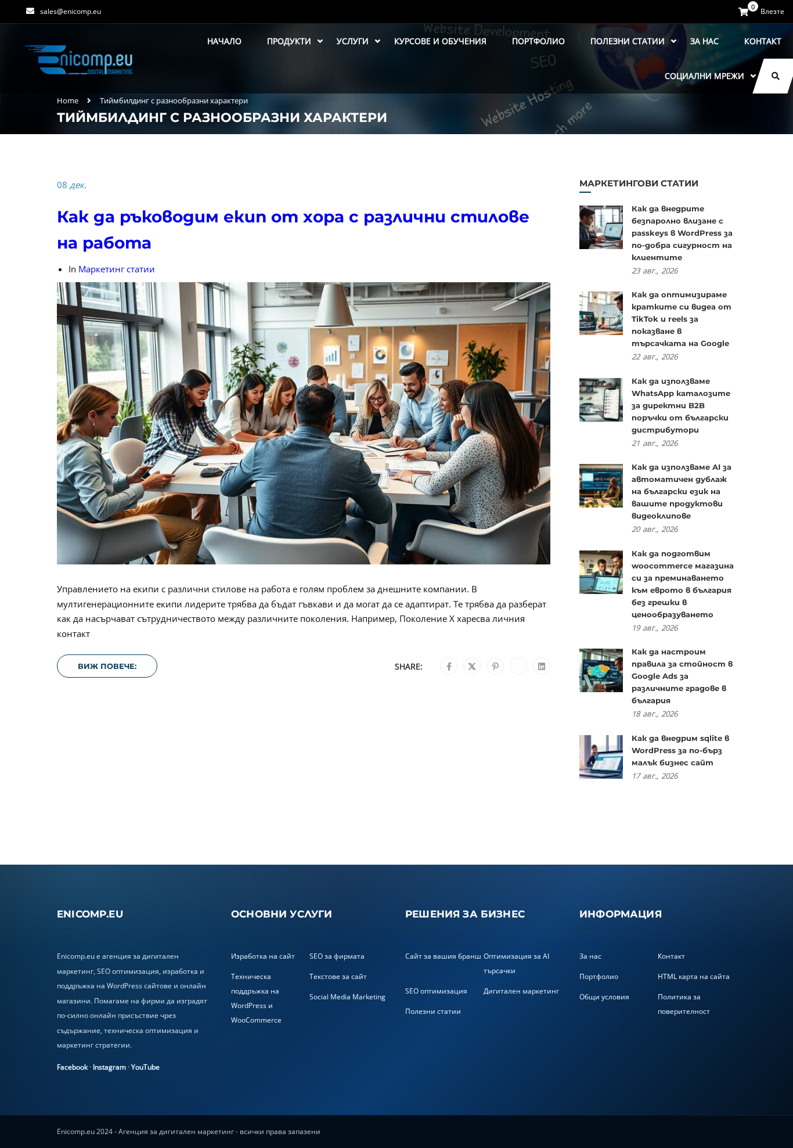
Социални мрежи (704, 75)
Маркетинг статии (116, 269)
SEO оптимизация (436, 991)
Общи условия (604, 997)
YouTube (145, 1067)
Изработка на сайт (263, 956)
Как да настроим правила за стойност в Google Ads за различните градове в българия (682, 676)
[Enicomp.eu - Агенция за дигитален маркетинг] (80, 59)
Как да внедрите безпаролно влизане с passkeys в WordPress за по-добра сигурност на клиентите (682, 233)
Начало (224, 40)
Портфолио (538, 40)
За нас (704, 40)
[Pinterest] (495, 666)
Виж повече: (107, 666)
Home (67, 100)
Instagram (109, 1067)
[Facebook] (449, 666)
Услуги (353, 40)
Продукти (289, 40)
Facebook (72, 1067)
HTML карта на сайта (694, 976)
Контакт (762, 40)
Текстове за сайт (338, 976)
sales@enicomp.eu (70, 11)
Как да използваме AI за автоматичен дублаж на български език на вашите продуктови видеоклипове (681, 491)
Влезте (772, 11)
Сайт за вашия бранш (443, 956)
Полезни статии (627, 40)
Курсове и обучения (440, 40)
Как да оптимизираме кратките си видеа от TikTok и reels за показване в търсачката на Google (681, 319)
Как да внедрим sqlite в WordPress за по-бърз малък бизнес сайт (680, 750)
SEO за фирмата (337, 956)
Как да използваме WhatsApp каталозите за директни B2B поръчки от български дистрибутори (681, 405)
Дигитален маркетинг (521, 991)
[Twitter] (472, 666)
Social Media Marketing (347, 997)
